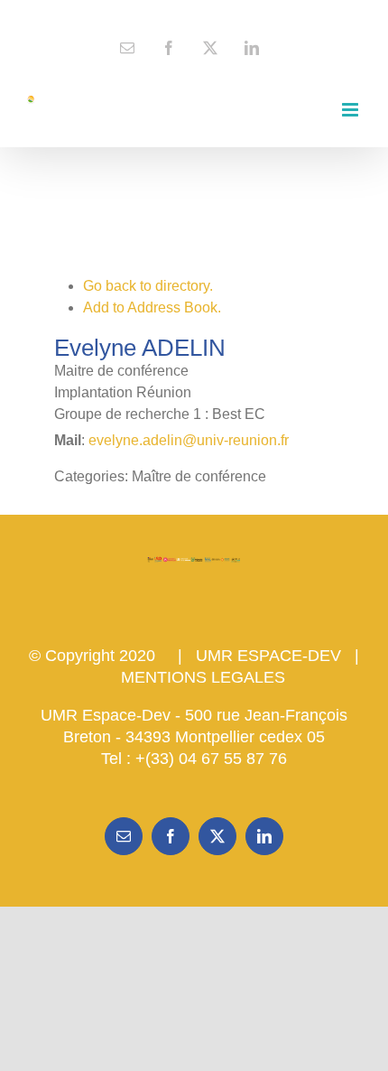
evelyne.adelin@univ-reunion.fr (188, 440)
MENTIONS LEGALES (203, 677)
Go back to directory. (148, 285)
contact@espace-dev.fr (194, 14)
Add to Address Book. (152, 307)
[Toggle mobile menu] (351, 109)
